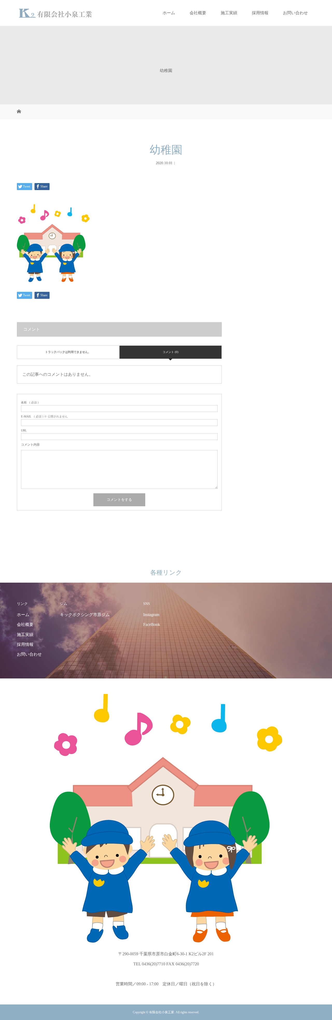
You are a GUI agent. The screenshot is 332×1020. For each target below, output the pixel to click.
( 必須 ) (30, 402)
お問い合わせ (295, 13)
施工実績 (229, 13)
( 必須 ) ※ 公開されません (44, 416)
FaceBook (151, 624)
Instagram (151, 614)
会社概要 (198, 13)
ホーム (169, 13)
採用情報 (260, 13)
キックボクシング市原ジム (85, 614)
